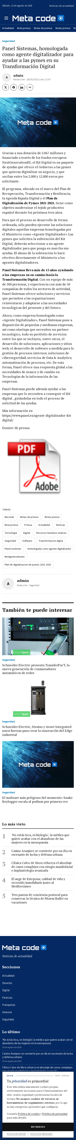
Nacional (9, 517)
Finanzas (7, 998)
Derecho (7, 983)
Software (27, 541)
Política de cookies (29, 1113)
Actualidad (8, 28)
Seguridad (8, 41)
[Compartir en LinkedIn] (21, 87)
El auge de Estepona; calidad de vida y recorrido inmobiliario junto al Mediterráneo (38, 882)
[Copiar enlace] (30, 87)
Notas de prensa (43, 28)
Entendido (38, 1127)
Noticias (60, 525)
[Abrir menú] (6, 18)
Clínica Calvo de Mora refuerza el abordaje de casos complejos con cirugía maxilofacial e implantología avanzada (42, 866)
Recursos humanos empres (51, 533)
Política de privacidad (54, 1113)
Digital (26, 533)
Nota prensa (24, 28)
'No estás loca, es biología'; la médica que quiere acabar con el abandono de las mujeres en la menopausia (40, 838)
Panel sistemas (13, 549)
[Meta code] (38, 18)
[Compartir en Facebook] (13, 87)
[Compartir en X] (5, 87)
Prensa (28, 525)
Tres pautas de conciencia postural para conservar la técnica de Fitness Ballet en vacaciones (39, 898)
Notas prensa (63, 28)
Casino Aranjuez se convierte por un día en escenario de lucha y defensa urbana (41, 853)
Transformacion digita (51, 541)
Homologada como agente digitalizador (49, 549)
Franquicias (8, 1005)
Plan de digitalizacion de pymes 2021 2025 (28, 565)
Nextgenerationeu (15, 557)
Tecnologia (11, 533)
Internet (7, 1012)
